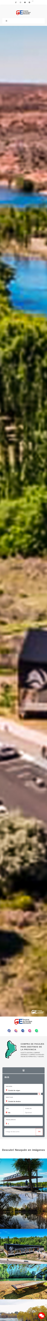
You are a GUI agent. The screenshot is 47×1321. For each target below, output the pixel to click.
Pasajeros (11, 1120)
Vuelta (28, 1108)
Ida (7, 1108)
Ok (39, 1132)
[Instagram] (20, 2)
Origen (9, 1086)
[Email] (25, 2)
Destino (9, 1097)
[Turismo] (29, 2)
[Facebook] (16, 2)
